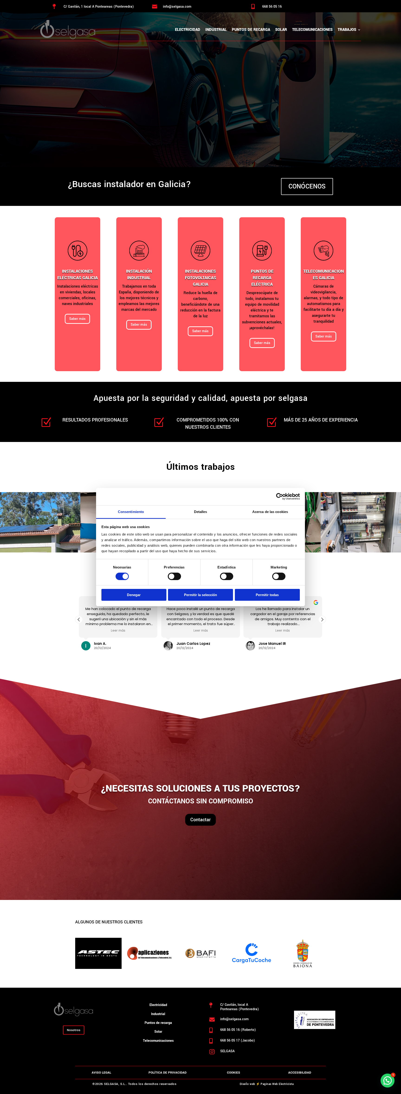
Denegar (134, 595)
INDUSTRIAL (216, 29)
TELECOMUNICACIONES (312, 29)
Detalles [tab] (200, 511)
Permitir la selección (200, 595)
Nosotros (73, 1030)
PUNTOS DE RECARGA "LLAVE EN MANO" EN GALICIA (186, 91)
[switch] (174, 576)
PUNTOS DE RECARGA (251, 29)
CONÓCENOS (307, 186)
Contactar (200, 819)
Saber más (77, 318)
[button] (322, 619)
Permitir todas (267, 595)
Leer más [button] (118, 631)
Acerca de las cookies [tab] (270, 511)
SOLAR (281, 29)
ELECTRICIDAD (187, 29)
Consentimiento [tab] (131, 511)
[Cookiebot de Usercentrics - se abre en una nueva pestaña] (279, 496)
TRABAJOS (347, 29)
